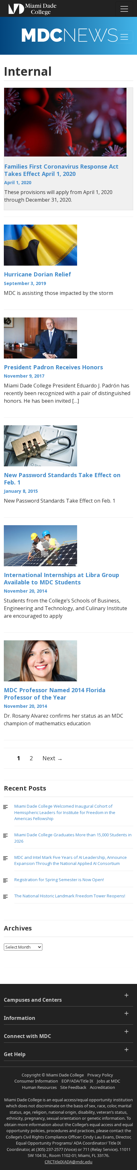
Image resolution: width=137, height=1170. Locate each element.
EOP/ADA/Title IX (77, 1081)
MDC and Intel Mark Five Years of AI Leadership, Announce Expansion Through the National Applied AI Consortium (70, 860)
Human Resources (39, 1087)
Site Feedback (73, 1087)
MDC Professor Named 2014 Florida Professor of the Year (54, 693)
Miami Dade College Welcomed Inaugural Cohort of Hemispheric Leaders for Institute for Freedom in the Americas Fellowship (64, 812)
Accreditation (102, 1087)
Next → (52, 758)
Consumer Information (36, 1081)
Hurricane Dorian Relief (37, 274)
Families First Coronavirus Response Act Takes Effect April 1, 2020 (61, 170)
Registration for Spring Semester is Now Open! (59, 879)
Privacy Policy (100, 1075)
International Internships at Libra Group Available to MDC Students (61, 578)
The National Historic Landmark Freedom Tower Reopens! (69, 896)
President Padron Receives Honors (53, 367)
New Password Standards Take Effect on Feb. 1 (62, 478)
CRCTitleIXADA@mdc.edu (68, 1162)
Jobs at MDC (108, 1081)
